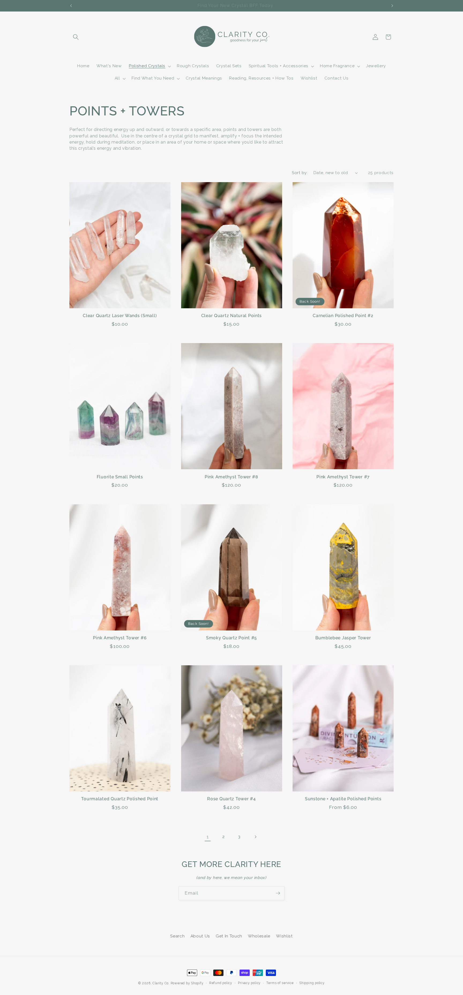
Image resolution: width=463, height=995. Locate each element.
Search (177, 936)
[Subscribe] (277, 893)
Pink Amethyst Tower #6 (120, 637)
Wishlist (284, 936)
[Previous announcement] (71, 5)
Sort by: (300, 172)
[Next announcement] (392, 5)
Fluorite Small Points (120, 476)
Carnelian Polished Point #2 (343, 315)
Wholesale (259, 936)
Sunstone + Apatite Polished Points (343, 798)
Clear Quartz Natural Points (231, 315)
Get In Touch (229, 936)
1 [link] (208, 836)
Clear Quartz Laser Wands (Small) (120, 315)
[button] (75, 37)
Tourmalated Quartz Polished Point (119, 798)
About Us (200, 936)
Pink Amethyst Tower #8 (231, 476)
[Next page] (255, 836)
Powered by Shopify (187, 983)
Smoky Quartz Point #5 (231, 637)
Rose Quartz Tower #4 (231, 798)
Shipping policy (312, 983)
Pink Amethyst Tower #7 (343, 476)
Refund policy (220, 983)
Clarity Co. (160, 983)
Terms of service (279, 983)
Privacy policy (249, 983)
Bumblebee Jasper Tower (343, 637)
